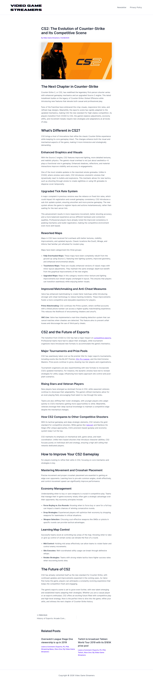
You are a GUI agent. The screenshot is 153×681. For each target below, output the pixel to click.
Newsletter (121, 7)
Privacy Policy (136, 7)
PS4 (67, 647)
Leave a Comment (48, 647)
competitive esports (102, 338)
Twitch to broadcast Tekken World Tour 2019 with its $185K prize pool (94, 642)
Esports (59, 647)
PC (64, 647)
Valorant (89, 425)
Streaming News (47, 649)
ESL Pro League (82, 359)
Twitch (80, 652)
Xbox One (58, 649)
